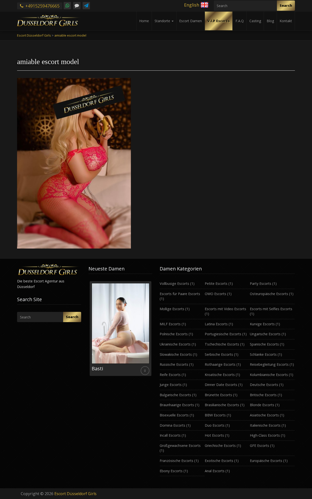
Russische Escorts (174, 364)
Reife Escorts (170, 374)
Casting (255, 21)
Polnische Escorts (174, 334)
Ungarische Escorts (265, 334)
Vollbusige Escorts (174, 283)
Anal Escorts (214, 471)
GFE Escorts (259, 445)
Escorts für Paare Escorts (180, 293)
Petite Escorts (216, 283)
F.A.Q (239, 21)
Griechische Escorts (220, 445)
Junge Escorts (171, 384)
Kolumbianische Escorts (269, 374)
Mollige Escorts (172, 309)
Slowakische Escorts (176, 354)
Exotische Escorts (219, 460)
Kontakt (286, 21)
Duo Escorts (214, 425)
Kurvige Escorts (262, 324)
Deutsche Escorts (264, 384)
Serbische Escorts (219, 354)
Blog (270, 21)
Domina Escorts (172, 425)
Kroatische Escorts (220, 374)
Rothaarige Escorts (220, 364)
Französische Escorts (176, 460)
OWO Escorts (215, 293)
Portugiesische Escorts (223, 334)
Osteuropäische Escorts (269, 293)
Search (286, 5)
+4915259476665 (41, 6)
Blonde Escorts (262, 405)
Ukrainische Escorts (175, 344)
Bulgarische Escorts (175, 395)
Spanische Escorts (264, 344)
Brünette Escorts (218, 395)
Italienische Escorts (265, 425)
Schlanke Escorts (263, 354)
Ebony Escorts (171, 471)
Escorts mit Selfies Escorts (271, 309)
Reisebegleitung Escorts (269, 364)
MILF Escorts (170, 324)
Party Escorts (260, 283)
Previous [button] (88, 330)
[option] (120, 328)
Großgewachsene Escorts (180, 445)
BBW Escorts (215, 415)
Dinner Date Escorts (221, 384)
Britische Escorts (263, 395)
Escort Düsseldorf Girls (75, 493)
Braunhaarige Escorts (177, 405)
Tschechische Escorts (222, 344)
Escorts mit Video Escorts (225, 309)
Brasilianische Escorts (222, 405)
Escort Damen (190, 21)
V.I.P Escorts (218, 21)
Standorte (163, 21)
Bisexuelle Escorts (174, 415)
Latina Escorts (216, 324)
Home (144, 21)
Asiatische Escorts (264, 415)
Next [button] (152, 330)
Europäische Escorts (266, 460)
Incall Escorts (170, 435)
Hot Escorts (214, 435)
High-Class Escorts (265, 435)
